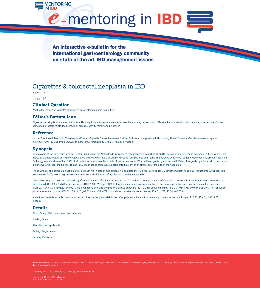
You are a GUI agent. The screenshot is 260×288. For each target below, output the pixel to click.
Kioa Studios (58, 279)
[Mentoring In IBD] (53, 6)
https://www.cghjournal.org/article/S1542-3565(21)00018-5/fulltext (96, 141)
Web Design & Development (42, 279)
